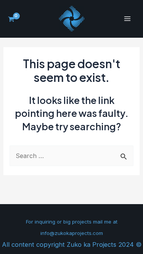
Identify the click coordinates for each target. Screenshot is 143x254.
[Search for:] (71, 156)
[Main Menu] (127, 19)
